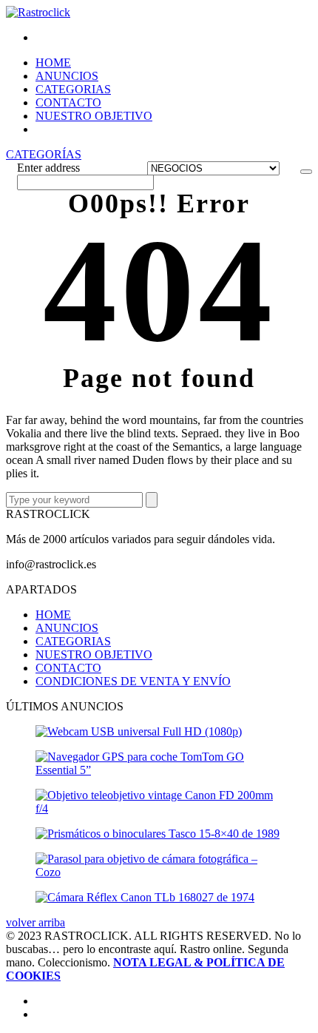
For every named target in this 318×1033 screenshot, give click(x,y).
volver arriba (35, 922)
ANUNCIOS (66, 76)
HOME (53, 62)
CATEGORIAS (73, 89)
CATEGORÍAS (43, 154)
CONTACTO (68, 102)
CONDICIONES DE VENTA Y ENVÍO (133, 681)
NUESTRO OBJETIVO (93, 116)
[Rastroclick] (38, 12)
